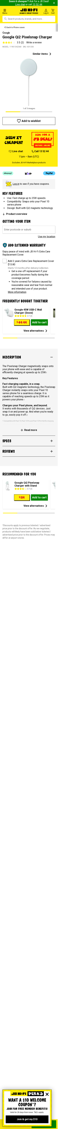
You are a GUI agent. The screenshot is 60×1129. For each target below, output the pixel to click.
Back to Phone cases (15, 27)
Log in (16, 183)
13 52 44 (37, 4)
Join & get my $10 (27, 1119)
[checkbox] (3, 260)
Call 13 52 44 (41, 151)
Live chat (20, 4)
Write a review (34, 42)
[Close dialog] (47, 1094)
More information (17, 292)
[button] (9, 11)
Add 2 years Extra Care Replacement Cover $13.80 (31, 263)
